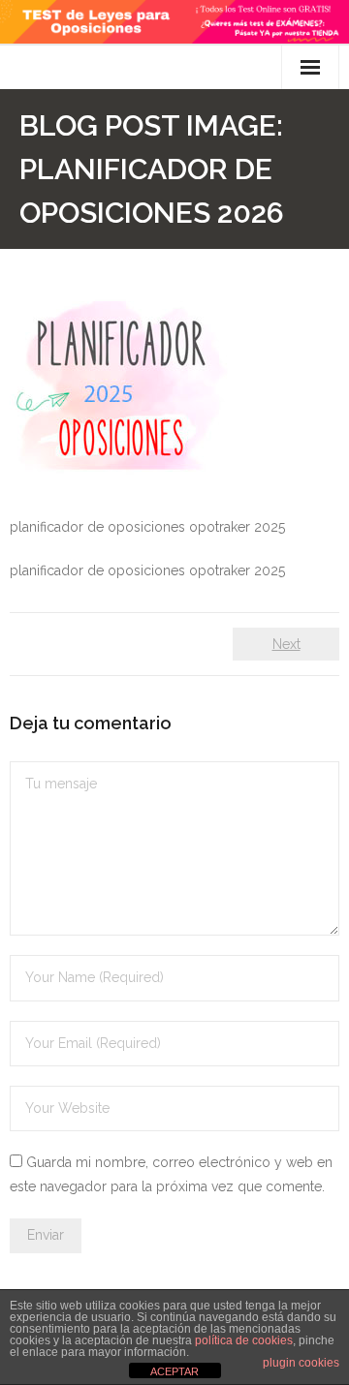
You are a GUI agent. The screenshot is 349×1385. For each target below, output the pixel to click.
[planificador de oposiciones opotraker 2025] (119, 387)
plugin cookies (301, 1363)
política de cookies (244, 1340)
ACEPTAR (174, 1371)
